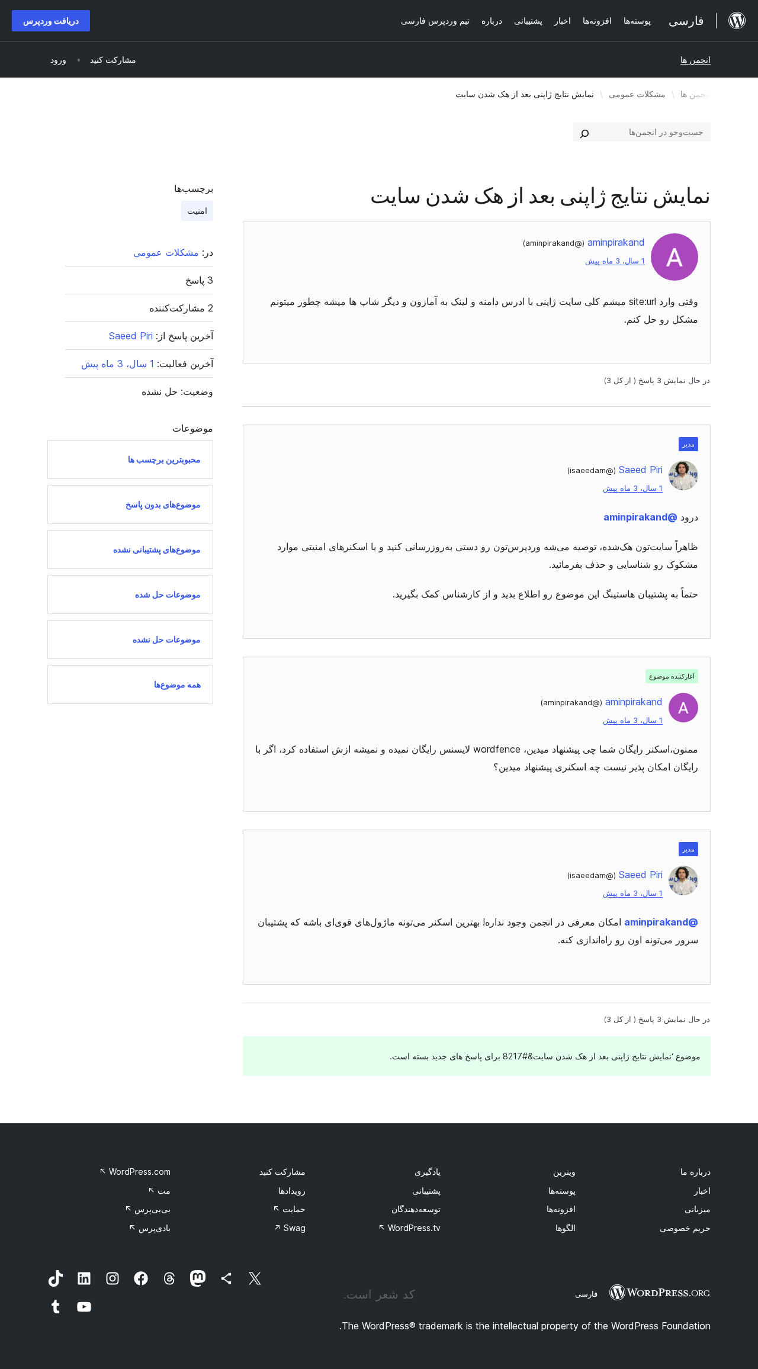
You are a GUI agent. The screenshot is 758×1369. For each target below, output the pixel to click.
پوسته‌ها (562, 1190)
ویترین (564, 1171)
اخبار (702, 1190)
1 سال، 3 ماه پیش (615, 260)
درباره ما (695, 1171)
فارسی (586, 1294)
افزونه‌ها (561, 1209)
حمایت (289, 1209)
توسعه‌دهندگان (416, 1209)
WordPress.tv (409, 1228)
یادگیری (428, 1171)
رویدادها (292, 1190)
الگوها (565, 1228)
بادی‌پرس (150, 1228)
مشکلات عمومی (637, 94)
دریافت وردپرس (51, 20)
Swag (290, 1228)
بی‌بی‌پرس (147, 1209)
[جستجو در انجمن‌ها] (584, 132)
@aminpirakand (640, 517)
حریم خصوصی (685, 1228)
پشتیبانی (426, 1190)
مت (159, 1190)
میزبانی (698, 1209)
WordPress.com (135, 1171)
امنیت (197, 210)
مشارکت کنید (282, 1171)
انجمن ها (695, 59)
